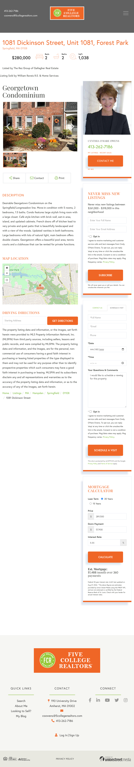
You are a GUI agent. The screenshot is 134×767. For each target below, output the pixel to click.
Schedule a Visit (116, 308)
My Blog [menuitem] (21, 716)
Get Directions (62, 320)
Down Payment (96, 523)
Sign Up (74, 735)
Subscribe (105, 275)
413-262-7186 (11, 10)
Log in (63, 735)
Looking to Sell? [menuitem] (21, 711)
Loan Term (93, 498)
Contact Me (105, 161)
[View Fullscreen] (6, 280)
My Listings (93, 153)
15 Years (97, 503)
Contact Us (97, 308)
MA (27, 393)
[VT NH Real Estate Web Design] (115, 758)
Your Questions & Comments (103, 370)
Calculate (105, 557)
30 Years (108, 498)
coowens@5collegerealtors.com (20, 15)
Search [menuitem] (21, 701)
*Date (91, 343)
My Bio (91, 169)
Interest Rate (94, 536)
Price (90, 510)
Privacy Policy (108, 262)
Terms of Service (107, 464)
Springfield (53, 393)
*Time (91, 357)
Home (5, 393)
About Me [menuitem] (21, 706)
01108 (66, 393)
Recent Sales (106, 153)
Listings (17, 393)
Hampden (38, 393)
